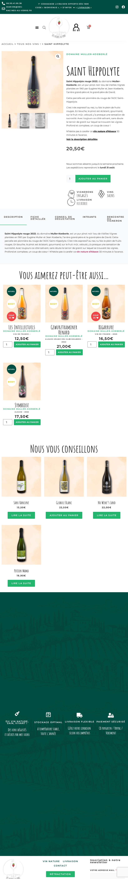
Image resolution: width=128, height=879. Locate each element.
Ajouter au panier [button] (64, 515)
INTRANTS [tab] (89, 216)
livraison (84, 7)
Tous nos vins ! (29, 44)
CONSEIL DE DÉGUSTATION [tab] (65, 217)
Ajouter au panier (93, 178)
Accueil (8, 44)
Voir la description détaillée (82, 139)
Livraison (70, 861)
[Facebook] (123, 7)
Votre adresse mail (102, 870)
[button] (36, 27)
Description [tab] (13, 216)
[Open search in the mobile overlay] (44, 27)
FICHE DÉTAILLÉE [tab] (38, 217)
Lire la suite (21, 515)
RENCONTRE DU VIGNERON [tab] (115, 218)
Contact (60, 865)
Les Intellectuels (21, 327)
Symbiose (22, 405)
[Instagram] (117, 7)
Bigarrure (106, 327)
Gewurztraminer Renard (64, 329)
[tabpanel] (64, 243)
